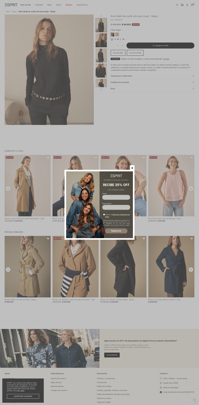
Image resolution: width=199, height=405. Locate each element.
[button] (132, 167)
